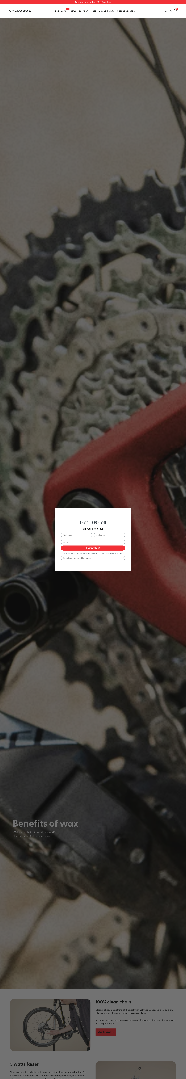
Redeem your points (104, 11)
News (73, 11)
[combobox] (92, 558)
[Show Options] (122, 558)
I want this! (93, 548)
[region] (93, 2)
